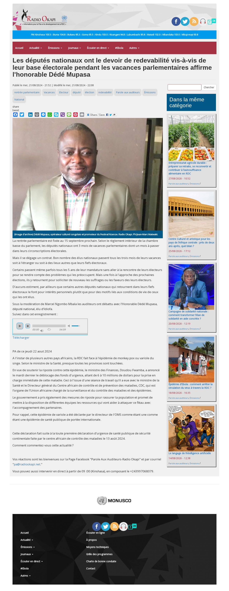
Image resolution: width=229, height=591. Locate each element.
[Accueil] (46, 17)
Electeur (63, 92)
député (77, 92)
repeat (49, 329)
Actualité (34, 48)
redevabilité (105, 92)
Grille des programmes (99, 554)
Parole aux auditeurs (128, 92)
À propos (91, 539)
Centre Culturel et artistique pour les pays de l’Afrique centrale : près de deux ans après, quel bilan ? (191, 242)
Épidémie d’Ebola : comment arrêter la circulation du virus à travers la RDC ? (191, 385)
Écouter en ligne (95, 532)
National (19, 99)
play (19, 326)
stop (27, 325)
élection (89, 92)
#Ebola (119, 48)
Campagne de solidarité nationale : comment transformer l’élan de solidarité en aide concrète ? (189, 315)
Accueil (19, 48)
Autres (133, 48)
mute (69, 326)
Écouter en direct (97, 48)
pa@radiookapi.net (27, 464)
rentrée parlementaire (27, 92)
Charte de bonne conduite (101, 561)
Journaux (73, 48)
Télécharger (21, 337)
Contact (90, 568)
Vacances (49, 92)
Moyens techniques (97, 547)
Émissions (54, 48)
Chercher (209, 87)
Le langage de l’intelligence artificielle (190, 453)
